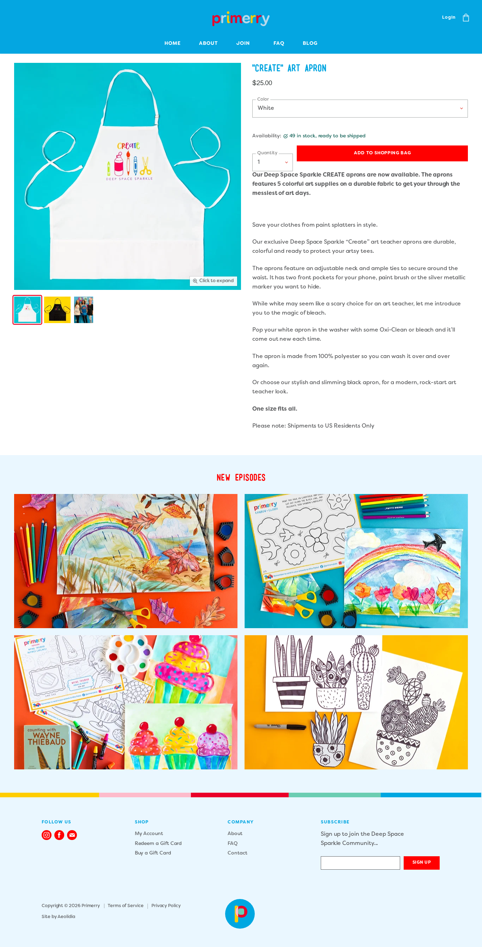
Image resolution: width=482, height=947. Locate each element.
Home (172, 43)
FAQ (278, 43)
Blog (310, 43)
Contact (237, 853)
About (208, 43)
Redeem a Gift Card (158, 843)
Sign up (421, 862)
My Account (149, 834)
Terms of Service (126, 906)
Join (243, 43)
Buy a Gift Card (153, 853)
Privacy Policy (166, 906)
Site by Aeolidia (58, 917)
